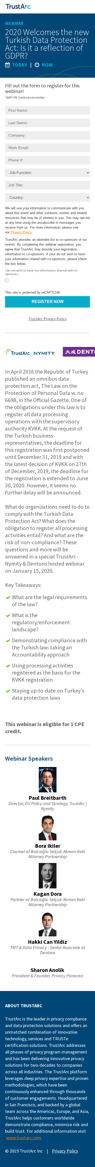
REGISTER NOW (48, 301)
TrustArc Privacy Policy (48, 318)
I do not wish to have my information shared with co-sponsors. (41, 272)
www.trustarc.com (23, 1138)
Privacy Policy (21, 232)
